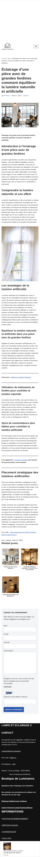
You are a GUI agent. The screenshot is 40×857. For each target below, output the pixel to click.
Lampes (25, 95)
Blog (9, 58)
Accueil (4, 58)
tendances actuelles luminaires (21, 377)
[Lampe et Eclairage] (8, 46)
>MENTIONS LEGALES (10, 825)
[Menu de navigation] (36, 46)
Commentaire (9, 651)
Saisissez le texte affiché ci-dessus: (16, 697)
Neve (11, 774)
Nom (6, 626)
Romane (7, 95)
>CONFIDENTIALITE (9, 832)
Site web (6, 642)
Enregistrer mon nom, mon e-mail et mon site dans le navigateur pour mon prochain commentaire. (19, 681)
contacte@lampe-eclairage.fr (11, 751)
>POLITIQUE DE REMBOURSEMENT (15, 819)
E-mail (6, 634)
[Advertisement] (20, 21)
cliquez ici (13, 758)
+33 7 (14, 764)
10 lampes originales (21, 460)
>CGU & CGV (6, 838)
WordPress (27, 774)
